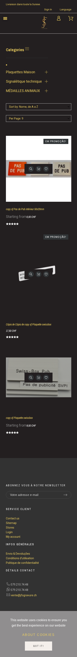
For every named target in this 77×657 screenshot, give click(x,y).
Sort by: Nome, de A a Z (23, 106)
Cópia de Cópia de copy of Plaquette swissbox (28, 324)
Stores (10, 527)
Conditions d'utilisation (20, 558)
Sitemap (11, 523)
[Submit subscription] (65, 495)
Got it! (38, 646)
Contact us (12, 518)
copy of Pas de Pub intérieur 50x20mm (25, 209)
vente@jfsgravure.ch (24, 595)
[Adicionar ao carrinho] (38, 169)
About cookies (38, 634)
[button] (5, 18)
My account (13, 536)
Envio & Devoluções (18, 553)
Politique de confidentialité (22, 562)
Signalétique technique (24, 81)
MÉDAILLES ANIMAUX (23, 91)
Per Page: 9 (16, 118)
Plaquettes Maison (20, 72)
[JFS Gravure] (44, 23)
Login (9, 532)
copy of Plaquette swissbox (19, 418)
